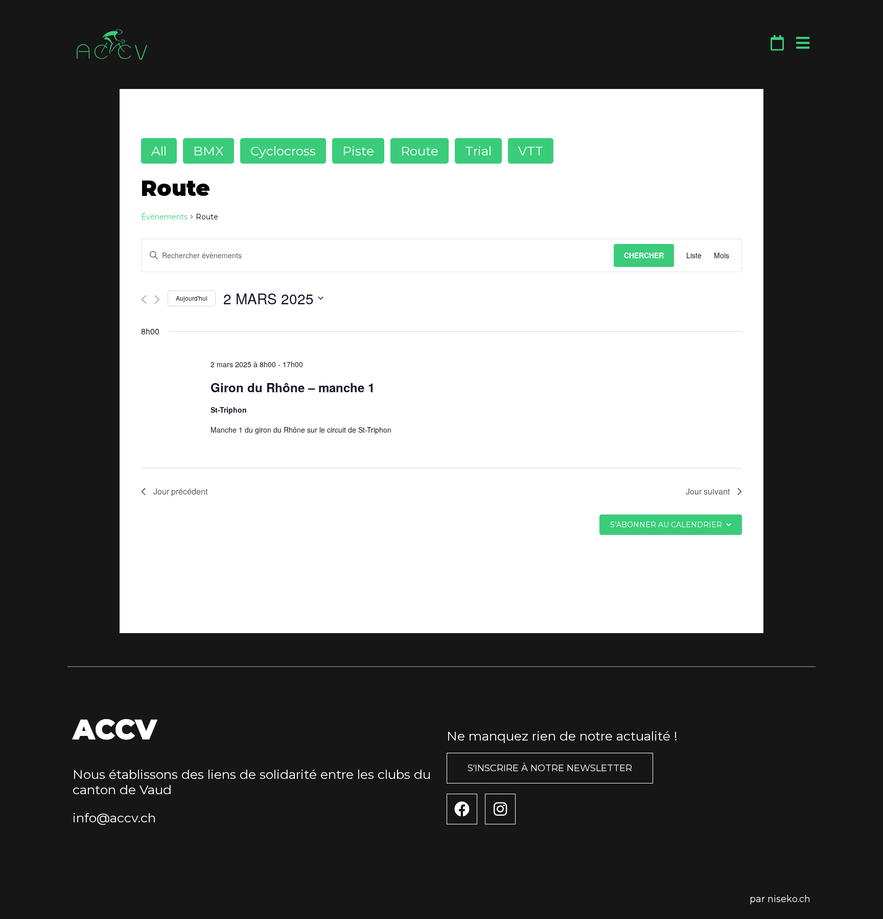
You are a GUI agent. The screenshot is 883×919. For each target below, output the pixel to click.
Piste (358, 151)
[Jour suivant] (157, 299)
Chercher (644, 255)
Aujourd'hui (191, 298)
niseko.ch (789, 899)
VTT (530, 151)
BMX (208, 151)
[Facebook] (462, 809)
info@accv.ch (114, 817)
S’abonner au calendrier (666, 524)
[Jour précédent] (144, 299)
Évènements (164, 216)
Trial (478, 151)
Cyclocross (283, 151)
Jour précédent (180, 491)
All (159, 151)
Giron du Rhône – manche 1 (293, 387)
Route (419, 151)
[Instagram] (500, 809)
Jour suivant (708, 491)
